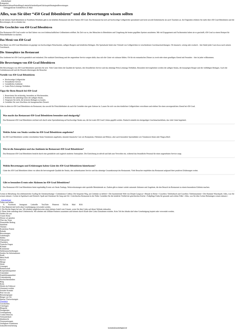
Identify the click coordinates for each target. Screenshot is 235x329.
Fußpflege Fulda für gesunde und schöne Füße (165, 196)
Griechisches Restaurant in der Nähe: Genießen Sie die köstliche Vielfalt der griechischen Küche (108, 196)
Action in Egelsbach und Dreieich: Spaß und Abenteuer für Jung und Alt (41, 196)
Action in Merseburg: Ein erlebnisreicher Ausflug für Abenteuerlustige (27, 194)
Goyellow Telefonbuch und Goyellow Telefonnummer (180, 194)
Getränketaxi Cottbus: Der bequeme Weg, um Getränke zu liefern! (81, 194)
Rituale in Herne (151, 194)
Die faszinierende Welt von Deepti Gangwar (126, 194)
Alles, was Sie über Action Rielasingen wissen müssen (206, 196)
